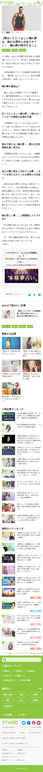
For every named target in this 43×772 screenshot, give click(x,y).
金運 (21, 695)
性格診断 (7, 706)
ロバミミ (23, 727)
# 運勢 (30, 326)
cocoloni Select (36, 727)
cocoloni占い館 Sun (8, 727)
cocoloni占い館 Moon (9, 733)
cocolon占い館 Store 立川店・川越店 (14, 738)
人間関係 (35, 700)
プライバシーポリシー (9, 757)
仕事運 (35, 695)
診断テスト (21, 676)
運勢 (8, 32)
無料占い (7, 671)
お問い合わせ (21, 753)
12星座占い (19, 671)
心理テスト (8, 676)
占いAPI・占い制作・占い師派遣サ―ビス (15, 743)
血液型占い (32, 671)
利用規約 (20, 750)
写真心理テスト (10, 680)
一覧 (39, 689)
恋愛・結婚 (8, 695)
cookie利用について (8, 753)
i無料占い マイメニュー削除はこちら (14, 760)
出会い (21, 700)
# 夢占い (22, 50)
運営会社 (5, 750)
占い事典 (21, 715)
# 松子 (15, 50)
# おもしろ (6, 50)
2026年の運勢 (25, 680)
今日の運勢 (8, 715)
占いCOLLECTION (35, 733)
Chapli (22, 733)
